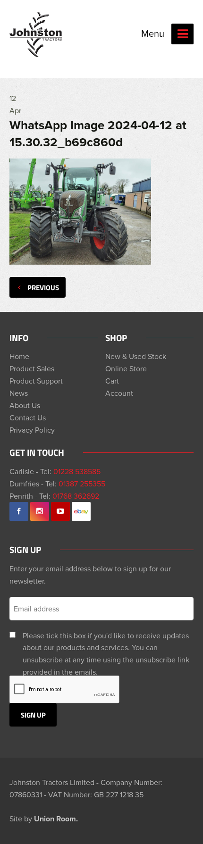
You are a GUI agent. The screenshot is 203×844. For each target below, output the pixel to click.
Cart (112, 381)
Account (119, 393)
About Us (24, 405)
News (18, 393)
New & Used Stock (135, 356)
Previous (43, 287)
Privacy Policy (32, 430)
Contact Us (27, 417)
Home (19, 356)
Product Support (36, 381)
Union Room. (56, 818)
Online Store (126, 368)
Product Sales (31, 368)
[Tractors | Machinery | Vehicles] (36, 34)
